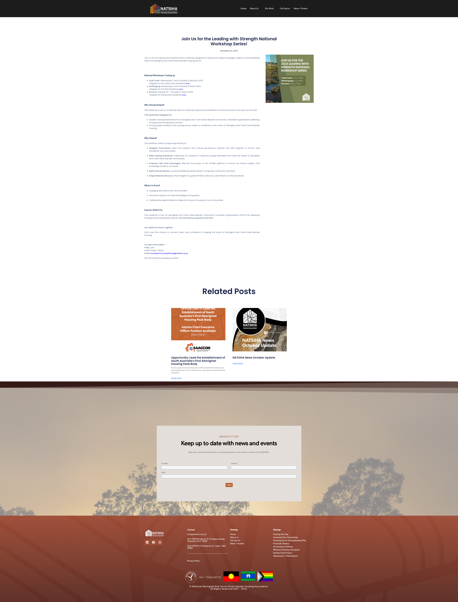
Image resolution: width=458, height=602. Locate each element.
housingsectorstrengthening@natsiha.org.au (169, 253)
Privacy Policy (193, 561)
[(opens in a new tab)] (260, 329)
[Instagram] (160, 542)
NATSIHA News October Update (254, 358)
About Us (254, 9)
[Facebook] (153, 542)
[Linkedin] (147, 542)
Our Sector (285, 9)
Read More (176, 378)
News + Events (301, 9)
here (188, 83)
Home (243, 9)
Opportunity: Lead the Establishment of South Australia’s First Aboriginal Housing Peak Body (198, 361)
